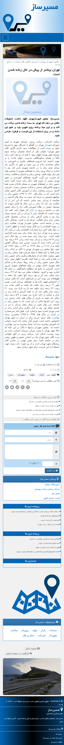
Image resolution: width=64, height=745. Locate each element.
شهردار (48, 145)
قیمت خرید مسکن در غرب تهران (48, 524)
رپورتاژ (25, 630)
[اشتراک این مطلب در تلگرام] (17, 387)
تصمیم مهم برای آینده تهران (50, 515)
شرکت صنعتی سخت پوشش (47, 489)
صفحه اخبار (31, 648)
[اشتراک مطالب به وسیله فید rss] (7, 387)
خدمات (53, 630)
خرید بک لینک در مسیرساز (52, 738)
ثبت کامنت (51, 471)
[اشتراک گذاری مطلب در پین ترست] (28, 387)
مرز (10, 375)
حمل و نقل (28, 635)
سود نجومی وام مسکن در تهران (48, 543)
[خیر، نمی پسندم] (15, 380)
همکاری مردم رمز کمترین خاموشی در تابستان (44, 401)
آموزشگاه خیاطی (52, 484)
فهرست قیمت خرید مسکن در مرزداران (45, 414)
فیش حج (56, 493)
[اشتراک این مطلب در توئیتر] (12, 387)
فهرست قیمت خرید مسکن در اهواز (47, 405)
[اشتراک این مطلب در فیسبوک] (22, 387)
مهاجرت (55, 317)
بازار (32, 210)
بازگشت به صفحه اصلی (18, 653)
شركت (41, 635)
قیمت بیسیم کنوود (51, 498)
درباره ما (59, 734)
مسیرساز (49, 356)
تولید (32, 375)
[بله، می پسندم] (28, 380)
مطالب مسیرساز (56, 742)
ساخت (14, 630)
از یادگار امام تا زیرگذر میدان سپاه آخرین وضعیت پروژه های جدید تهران (35, 511)
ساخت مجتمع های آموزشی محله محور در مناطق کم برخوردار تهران (37, 410)
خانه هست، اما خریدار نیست (50, 520)
